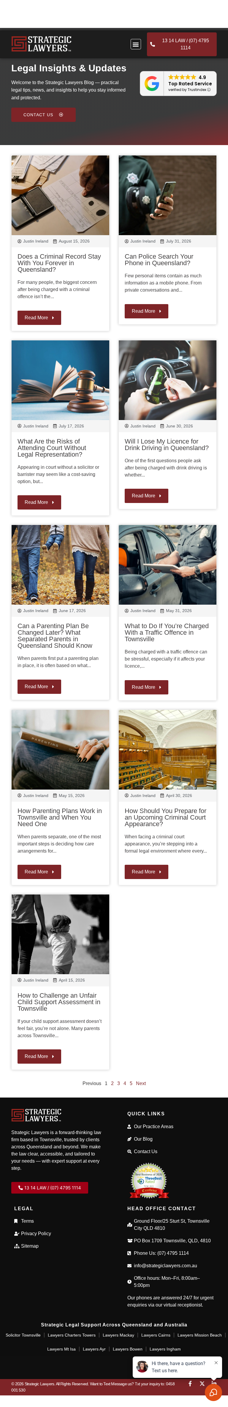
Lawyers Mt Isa (61, 1349)
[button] (136, 44)
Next (141, 1083)
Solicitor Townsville (23, 1335)
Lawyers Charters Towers (72, 1335)
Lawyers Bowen (127, 1349)
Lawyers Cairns (155, 1335)
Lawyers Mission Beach (200, 1335)
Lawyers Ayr (94, 1349)
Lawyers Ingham (165, 1349)
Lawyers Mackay (118, 1335)
